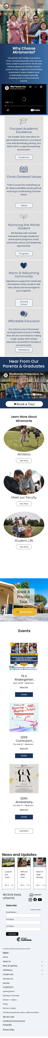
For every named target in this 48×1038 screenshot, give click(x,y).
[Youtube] (40, 899)
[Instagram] (30, 899)
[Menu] (41, 6)
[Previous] (3, 22)
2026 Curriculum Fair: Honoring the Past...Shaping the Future (24, 739)
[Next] (45, 22)
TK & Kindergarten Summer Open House (24, 677)
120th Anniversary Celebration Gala (24, 800)
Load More (24, 831)
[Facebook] (35, 899)
